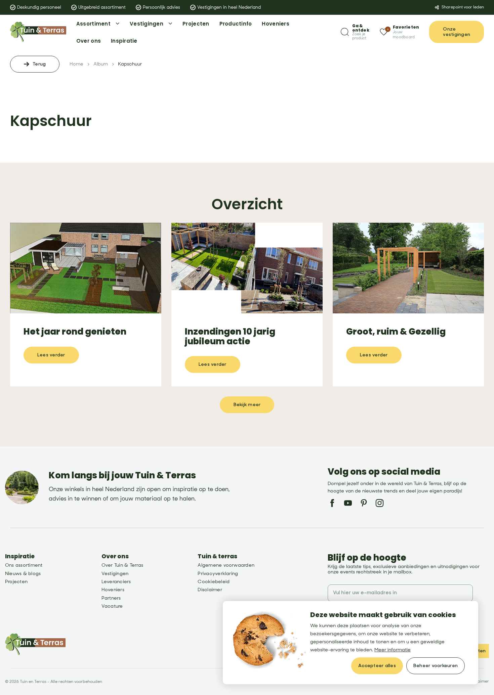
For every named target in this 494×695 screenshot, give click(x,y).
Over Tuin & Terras (122, 565)
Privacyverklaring (218, 573)
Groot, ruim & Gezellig (396, 331)
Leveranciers (116, 581)
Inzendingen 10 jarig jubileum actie (230, 336)
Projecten (16, 581)
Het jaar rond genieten (75, 331)
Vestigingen (115, 573)
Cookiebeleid (214, 581)
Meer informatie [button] (392, 650)
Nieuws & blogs (23, 573)
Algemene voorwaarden (226, 565)
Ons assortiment (24, 565)
